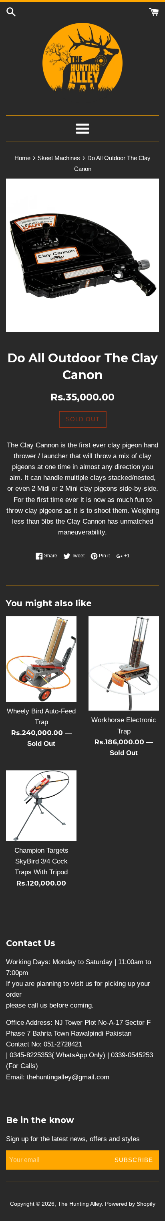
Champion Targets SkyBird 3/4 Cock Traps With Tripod (41, 861)
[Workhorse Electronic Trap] (124, 663)
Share (50, 556)
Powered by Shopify (130, 1204)
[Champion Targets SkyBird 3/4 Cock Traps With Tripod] (41, 805)
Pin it (104, 556)
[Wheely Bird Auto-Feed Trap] (41, 658)
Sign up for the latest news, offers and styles (73, 1139)
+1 (126, 556)
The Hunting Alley (80, 1204)
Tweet (77, 556)
